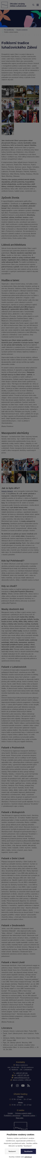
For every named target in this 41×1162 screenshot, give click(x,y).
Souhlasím (28, 1151)
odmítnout (28, 1157)
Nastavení (12, 1151)
